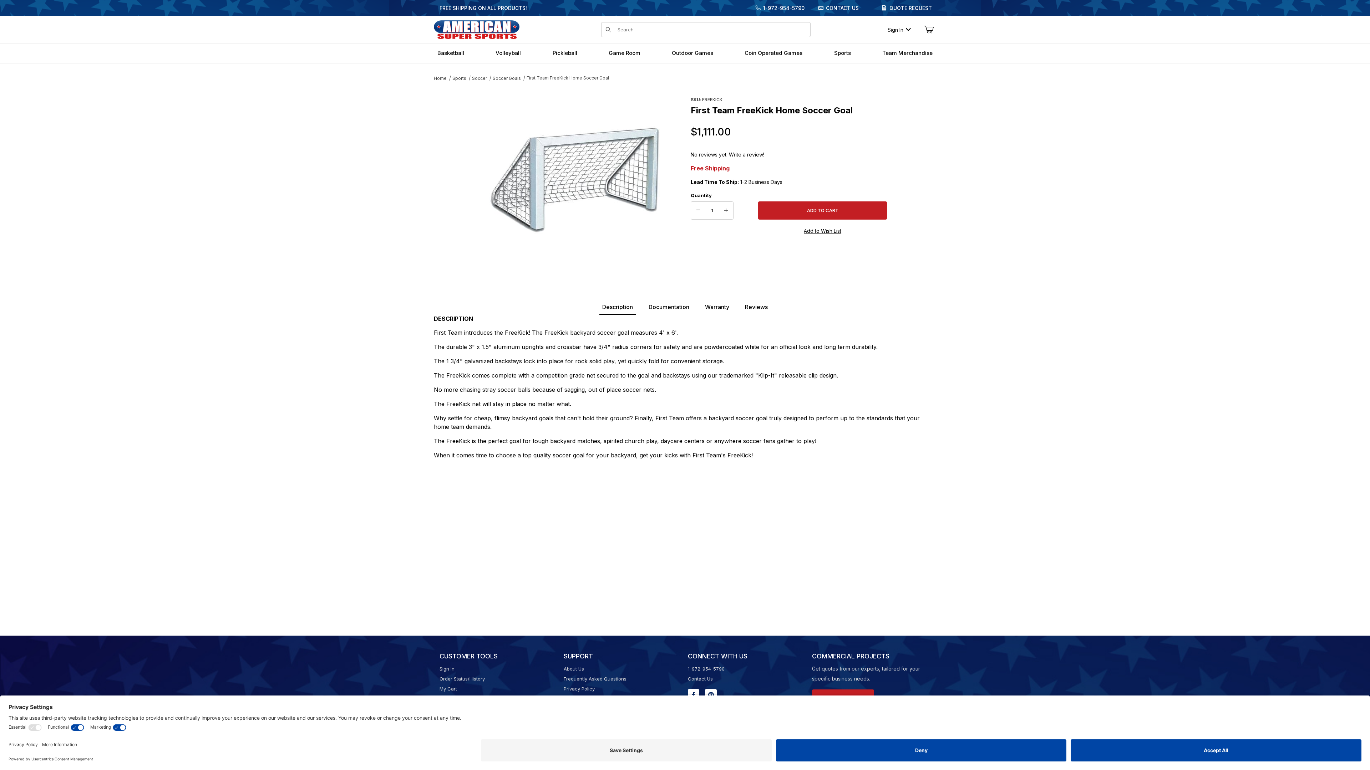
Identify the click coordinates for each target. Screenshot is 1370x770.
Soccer (479, 78)
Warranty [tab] (717, 306)
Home (440, 78)
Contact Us (842, 8)
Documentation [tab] (669, 306)
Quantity (701, 195)
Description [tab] (617, 306)
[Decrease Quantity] (698, 211)
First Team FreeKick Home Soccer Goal (568, 78)
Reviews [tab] (756, 306)
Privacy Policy (579, 689)
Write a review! (746, 155)
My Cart (448, 689)
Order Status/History (462, 679)
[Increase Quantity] (726, 211)
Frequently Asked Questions (595, 679)
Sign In (895, 30)
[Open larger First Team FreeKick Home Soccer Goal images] (574, 180)
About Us (574, 669)
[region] (448, 177)
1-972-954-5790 (784, 8)
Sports (459, 78)
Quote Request (910, 8)
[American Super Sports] (476, 29)
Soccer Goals (507, 78)
